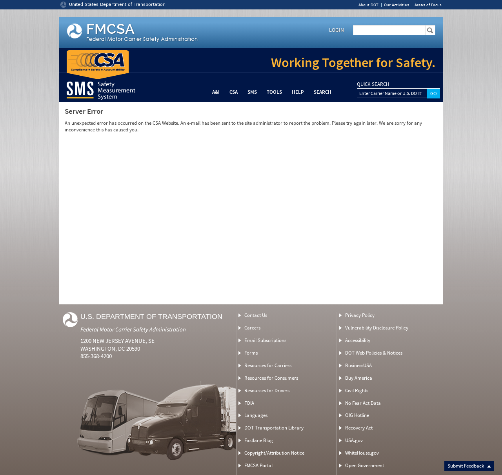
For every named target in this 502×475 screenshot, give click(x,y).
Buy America (358, 378)
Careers (252, 327)
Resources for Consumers (271, 378)
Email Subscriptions (265, 340)
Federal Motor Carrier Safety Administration (133, 329)
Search (322, 92)
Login (336, 29)
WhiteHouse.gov (362, 453)
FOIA (249, 403)
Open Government (364, 465)
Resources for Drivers (266, 390)
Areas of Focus (428, 5)
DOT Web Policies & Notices (373, 352)
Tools (274, 92)
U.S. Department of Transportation (151, 316)
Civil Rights (356, 390)
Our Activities (396, 5)
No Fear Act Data (363, 403)
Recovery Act (359, 427)
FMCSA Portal (258, 465)
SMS (252, 92)
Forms (251, 352)
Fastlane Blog (258, 440)
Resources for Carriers (267, 365)
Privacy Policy (360, 315)
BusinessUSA (358, 365)
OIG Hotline (357, 415)
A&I (216, 92)
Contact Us (255, 315)
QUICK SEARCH (373, 84)
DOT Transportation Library (274, 427)
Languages (255, 415)
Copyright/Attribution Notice (274, 453)
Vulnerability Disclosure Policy (376, 327)
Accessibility (357, 340)
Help (298, 92)
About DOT (368, 5)
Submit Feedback (466, 465)
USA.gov (354, 440)
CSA (233, 92)
